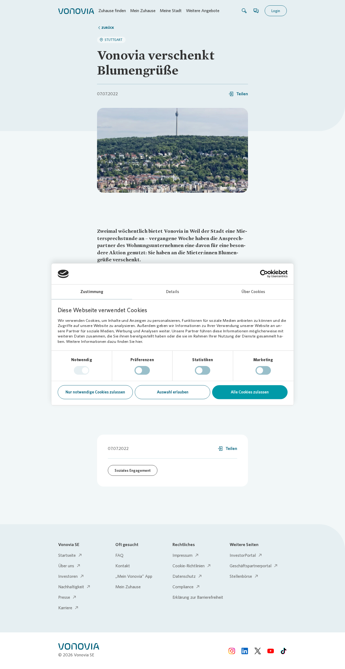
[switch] (142, 370)
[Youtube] (270, 650)
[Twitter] (257, 650)
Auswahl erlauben (172, 392)
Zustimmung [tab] (91, 291)
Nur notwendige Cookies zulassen (95, 392)
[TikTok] (283, 650)
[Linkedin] (245, 650)
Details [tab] (172, 291)
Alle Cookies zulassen (250, 392)
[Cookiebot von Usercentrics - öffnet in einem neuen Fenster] (264, 274)
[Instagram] (232, 650)
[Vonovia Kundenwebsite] (76, 11)
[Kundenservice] (256, 10)
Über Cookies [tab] (253, 291)
